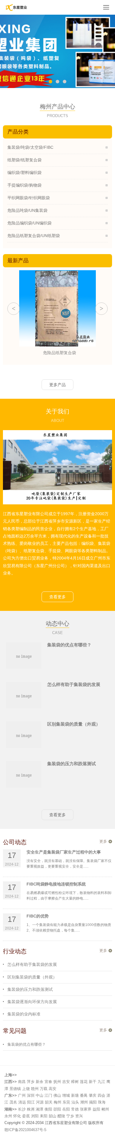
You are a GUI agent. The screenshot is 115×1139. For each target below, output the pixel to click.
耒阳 (43, 1116)
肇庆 (92, 1095)
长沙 (22, 1109)
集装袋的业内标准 (23, 1014)
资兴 (79, 1116)
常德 (75, 1109)
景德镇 (15, 1088)
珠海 (102, 1102)
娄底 (26, 1116)
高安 (52, 1088)
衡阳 (48, 1109)
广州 (22, 1095)
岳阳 (66, 1109)
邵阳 (57, 1109)
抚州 (57, 1081)
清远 (22, 1102)
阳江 (31, 1102)
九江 (101, 1081)
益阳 (96, 1109)
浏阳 (35, 1116)
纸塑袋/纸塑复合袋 (24, 160)
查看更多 (57, 596)
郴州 (105, 1109)
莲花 (84, 1081)
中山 (39, 1095)
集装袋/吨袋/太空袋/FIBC (30, 147)
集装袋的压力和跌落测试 (71, 763)
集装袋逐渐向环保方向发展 (32, 1001)
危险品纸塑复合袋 (57, 352)
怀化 (17, 1116)
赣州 (35, 1088)
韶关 (48, 1102)
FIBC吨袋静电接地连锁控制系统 (56, 884)
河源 (40, 1102)
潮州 (84, 1102)
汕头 (75, 1102)
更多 (103, 841)
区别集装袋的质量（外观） (73, 723)
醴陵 (61, 1116)
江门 (48, 1095)
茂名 (13, 1102)
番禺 (84, 1095)
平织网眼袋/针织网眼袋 (28, 197)
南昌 (22, 1081)
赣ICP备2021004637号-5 (25, 1130)
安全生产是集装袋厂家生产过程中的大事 (64, 852)
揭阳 (93, 1102)
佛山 (57, 1095)
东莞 (66, 1102)
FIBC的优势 (38, 916)
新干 (92, 1081)
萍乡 (30, 1081)
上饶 (26, 1088)
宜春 (48, 1081)
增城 (66, 1095)
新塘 (75, 1095)
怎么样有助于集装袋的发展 (73, 684)
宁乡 (70, 1116)
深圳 (30, 1095)
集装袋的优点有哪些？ (69, 644)
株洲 (30, 1109)
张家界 (85, 1109)
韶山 (52, 1116)
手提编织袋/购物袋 (24, 185)
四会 (101, 1095)
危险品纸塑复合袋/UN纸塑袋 (33, 235)
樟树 (75, 1081)
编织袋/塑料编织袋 (24, 172)
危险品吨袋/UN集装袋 (27, 210)
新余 (39, 1081)
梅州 (57, 1102)
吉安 (66, 1081)
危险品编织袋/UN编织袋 (29, 223)
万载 (43, 1088)
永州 (8, 1116)
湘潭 (39, 1109)
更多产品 (57, 384)
